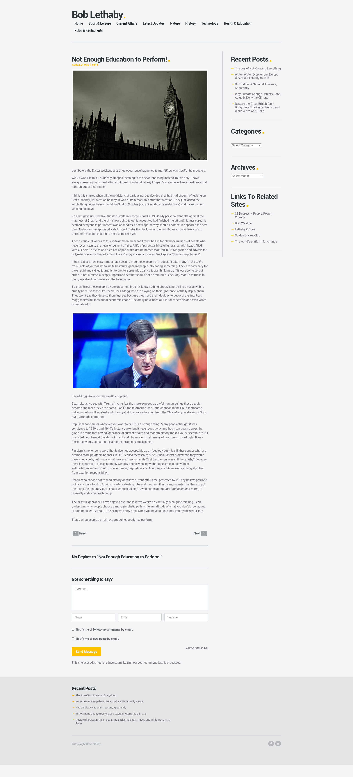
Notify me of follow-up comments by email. (104, 629)
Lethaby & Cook (245, 229)
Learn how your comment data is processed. (152, 663)
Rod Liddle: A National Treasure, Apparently (256, 86)
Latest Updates (154, 23)
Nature (175, 23)
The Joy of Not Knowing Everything (258, 68)
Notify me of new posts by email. (97, 639)
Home (78, 23)
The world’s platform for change (256, 241)
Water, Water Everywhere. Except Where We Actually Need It (256, 76)
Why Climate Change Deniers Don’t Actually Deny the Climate (257, 96)
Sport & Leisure (100, 23)
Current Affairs (126, 23)
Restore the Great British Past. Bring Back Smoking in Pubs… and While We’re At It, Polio (257, 107)
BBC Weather (243, 223)
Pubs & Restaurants (88, 30)
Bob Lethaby (97, 14)
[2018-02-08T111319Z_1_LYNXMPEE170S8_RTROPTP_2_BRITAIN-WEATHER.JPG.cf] (140, 115)
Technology (209, 23)
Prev (80, 533)
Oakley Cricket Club (247, 235)
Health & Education (238, 23)
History (190, 23)
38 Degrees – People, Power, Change (253, 215)
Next (200, 533)
